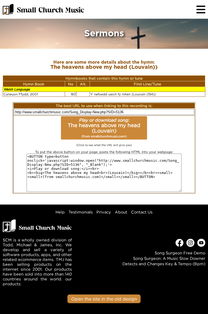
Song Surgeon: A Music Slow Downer (169, 258)
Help (60, 212)
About (121, 212)
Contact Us (141, 212)
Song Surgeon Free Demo (180, 253)
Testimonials (81, 212)
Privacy (103, 212)
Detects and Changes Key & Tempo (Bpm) (163, 264)
